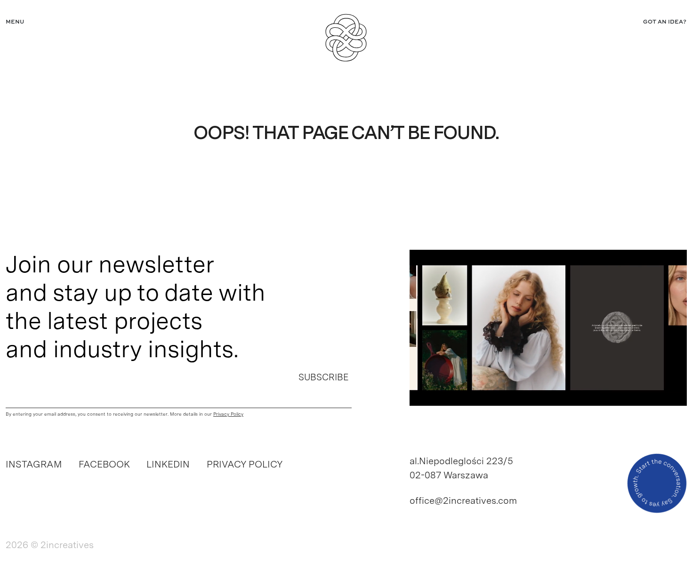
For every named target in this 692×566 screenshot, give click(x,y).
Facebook (104, 464)
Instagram (34, 464)
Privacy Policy (245, 464)
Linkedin (168, 464)
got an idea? (664, 22)
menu (15, 22)
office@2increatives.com (463, 500)
